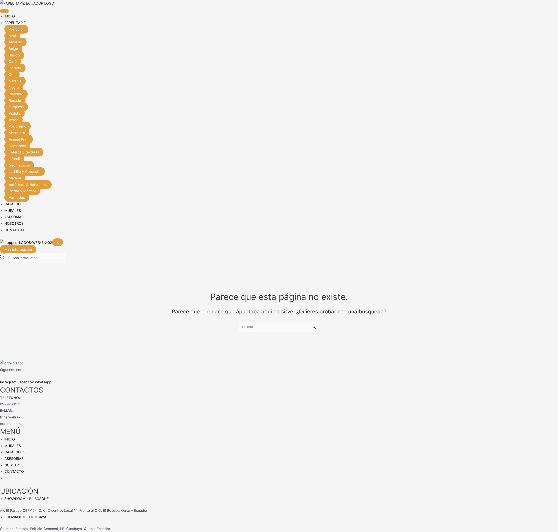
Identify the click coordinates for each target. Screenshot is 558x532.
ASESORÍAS (14, 217)
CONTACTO (14, 230)
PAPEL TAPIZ (15, 22)
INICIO (9, 16)
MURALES (12, 210)
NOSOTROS (14, 223)
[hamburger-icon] (4, 11)
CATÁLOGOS (15, 204)
